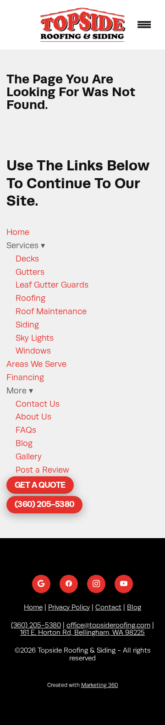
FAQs (26, 430)
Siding (27, 324)
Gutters (30, 272)
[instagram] (96, 584)
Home (17, 232)
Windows (33, 350)
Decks (27, 258)
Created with (82, 685)
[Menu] (144, 24)
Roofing (30, 298)
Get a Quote (40, 485)
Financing (25, 377)
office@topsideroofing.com (108, 625)
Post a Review (42, 469)
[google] (41, 584)
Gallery (29, 456)
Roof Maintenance (51, 311)
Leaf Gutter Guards (52, 284)
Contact (108, 607)
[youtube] (124, 584)
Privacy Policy (69, 607)
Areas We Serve (36, 364)
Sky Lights (35, 338)
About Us (33, 416)
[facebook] (69, 584)
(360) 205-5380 (44, 504)
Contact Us (38, 404)
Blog (24, 443)
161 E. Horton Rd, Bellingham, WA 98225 (82, 632)
